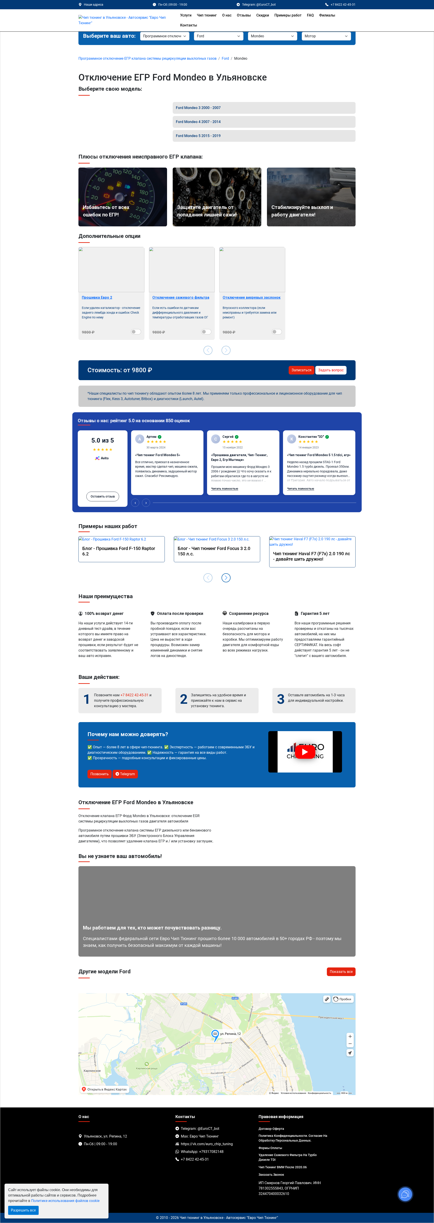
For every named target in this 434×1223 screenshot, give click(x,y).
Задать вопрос (331, 370)
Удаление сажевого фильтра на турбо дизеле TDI (288, 1157)
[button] (226, 577)
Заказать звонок (271, 1174)
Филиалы (327, 15)
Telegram (127, 774)
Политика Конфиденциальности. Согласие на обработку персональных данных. (293, 1138)
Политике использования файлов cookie (65, 1201)
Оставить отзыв (103, 496)
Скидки (262, 15)
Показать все (341, 971)
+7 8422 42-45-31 (134, 695)
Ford (225, 58)
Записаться (301, 370)
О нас (226, 15)
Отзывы (244, 15)
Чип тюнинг (207, 15)
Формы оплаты (270, 1148)
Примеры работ (288, 15)
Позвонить (99, 774)
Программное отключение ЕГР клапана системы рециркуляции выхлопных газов (147, 58)
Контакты (188, 25)
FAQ (310, 15)
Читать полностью (224, 488)
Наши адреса (93, 4)
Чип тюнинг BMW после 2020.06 (283, 1167)
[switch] (136, 331)
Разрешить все (23, 1210)
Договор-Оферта (271, 1129)
